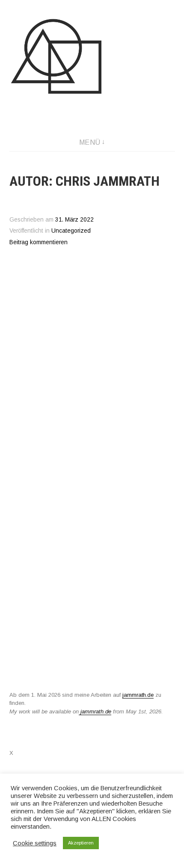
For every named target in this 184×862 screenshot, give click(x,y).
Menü (90, 142)
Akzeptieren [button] (81, 842)
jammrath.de (138, 695)
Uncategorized (71, 231)
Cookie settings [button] (34, 843)
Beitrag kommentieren (38, 242)
